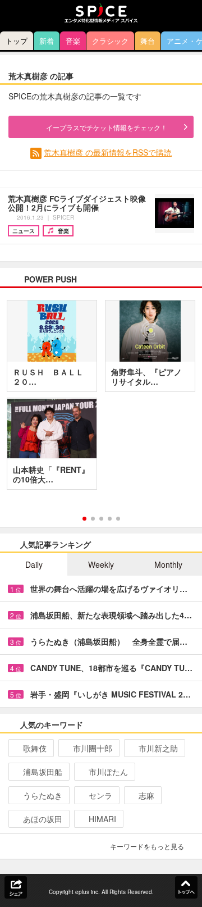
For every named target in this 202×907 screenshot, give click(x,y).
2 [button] (93, 519)
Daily (34, 564)
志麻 (146, 795)
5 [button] (118, 519)
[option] (101, 399)
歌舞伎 (35, 748)
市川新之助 (158, 748)
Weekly (101, 564)
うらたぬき (42, 795)
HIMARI (102, 818)
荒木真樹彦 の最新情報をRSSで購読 (108, 152)
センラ (100, 795)
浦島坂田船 (42, 771)
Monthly (168, 564)
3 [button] (101, 519)
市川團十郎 (92, 748)
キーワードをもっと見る (147, 846)
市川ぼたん (108, 771)
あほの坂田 (42, 818)
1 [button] (84, 519)
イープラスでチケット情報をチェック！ (106, 127)
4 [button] (110, 519)
